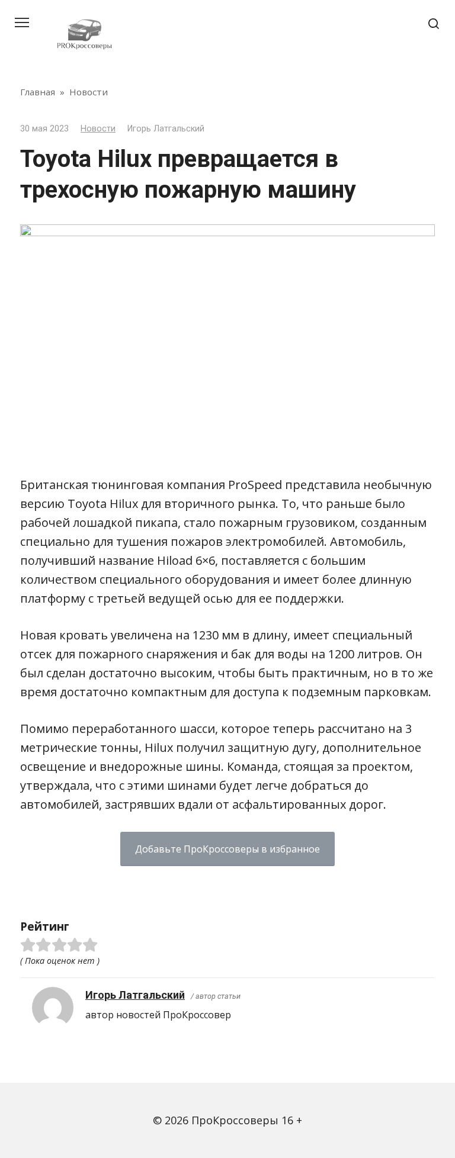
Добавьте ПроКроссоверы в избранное (227, 848)
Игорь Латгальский (135, 995)
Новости (98, 129)
